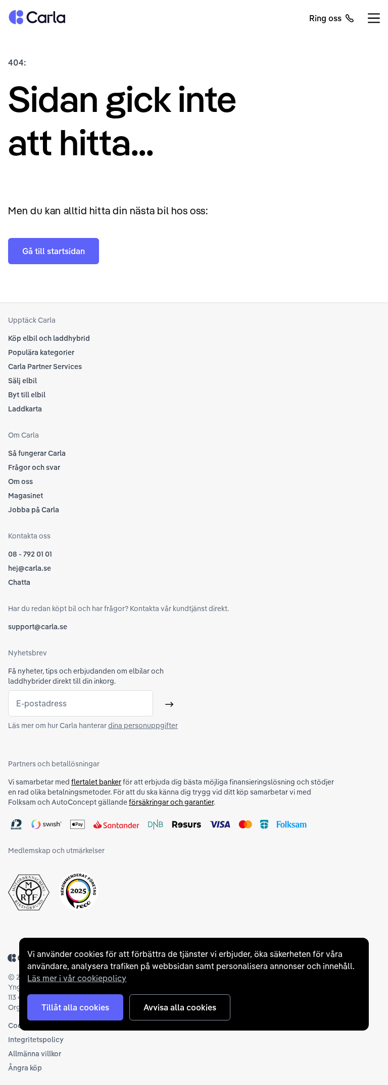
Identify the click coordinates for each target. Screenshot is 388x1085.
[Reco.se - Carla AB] (79, 891)
